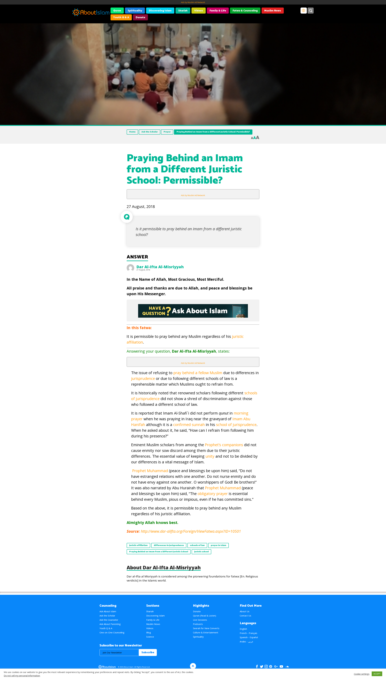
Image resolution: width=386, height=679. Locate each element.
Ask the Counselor (109, 619)
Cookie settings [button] (361, 674)
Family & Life (218, 11)
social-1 (287, 666)
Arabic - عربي (246, 641)
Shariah (183, 11)
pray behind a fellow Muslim (197, 372)
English (243, 628)
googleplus (276, 666)
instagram (266, 666)
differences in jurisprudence (169, 545)
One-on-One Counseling (112, 632)
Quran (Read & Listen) (204, 615)
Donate (140, 17)
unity (210, 456)
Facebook (257, 666)
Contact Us (245, 615)
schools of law (197, 545)
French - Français (248, 633)
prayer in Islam (218, 545)
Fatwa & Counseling (245, 11)
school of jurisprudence (236, 424)
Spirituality (135, 11)
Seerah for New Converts (206, 628)
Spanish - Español (249, 637)
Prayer (167, 132)
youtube (281, 666)
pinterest (270, 666)
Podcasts (198, 624)
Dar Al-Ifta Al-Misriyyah (160, 266)
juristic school (201, 551)
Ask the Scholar (149, 132)
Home (132, 132)
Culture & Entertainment (205, 632)
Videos (198, 11)
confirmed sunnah (188, 424)
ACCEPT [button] (376, 673)
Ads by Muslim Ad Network (193, 2)
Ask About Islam (108, 611)
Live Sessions (200, 619)
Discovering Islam (160, 11)
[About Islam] (90, 13)
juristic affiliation (138, 545)
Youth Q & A (121, 17)
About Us (244, 611)
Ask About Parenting (110, 624)
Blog (148, 632)
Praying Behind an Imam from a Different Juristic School (158, 551)
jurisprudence (143, 378)
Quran (117, 11)
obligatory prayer (213, 493)
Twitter (261, 666)
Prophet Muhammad (150, 470)
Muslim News (272, 11)
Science (150, 636)
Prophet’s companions (224, 444)
